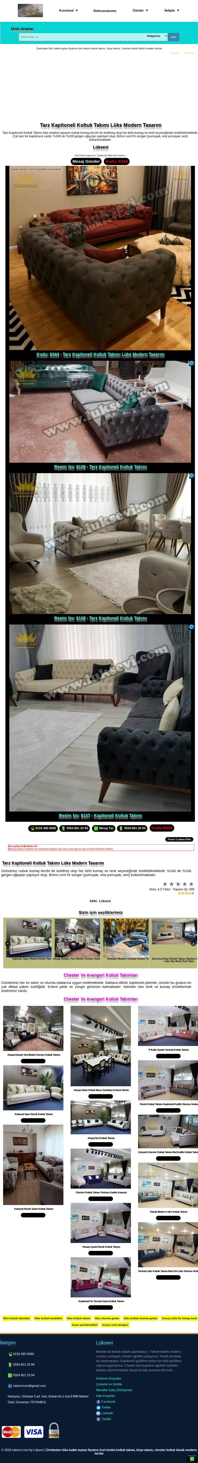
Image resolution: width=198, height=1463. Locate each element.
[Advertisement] (99, 86)
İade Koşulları (105, 1395)
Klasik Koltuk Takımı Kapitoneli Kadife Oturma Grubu (169, 1104)
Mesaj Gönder (86, 161)
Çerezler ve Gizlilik (109, 1384)
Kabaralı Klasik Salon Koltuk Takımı (33, 1209)
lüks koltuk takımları (16, 1318)
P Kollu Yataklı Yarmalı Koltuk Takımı (169, 1049)
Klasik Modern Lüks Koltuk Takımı (168, 1211)
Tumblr (106, 1419)
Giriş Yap (189, 53)
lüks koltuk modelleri (48, 1318)
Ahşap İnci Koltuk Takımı (101, 1138)
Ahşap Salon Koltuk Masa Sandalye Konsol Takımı (101, 1090)
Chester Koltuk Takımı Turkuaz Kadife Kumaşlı (101, 1192)
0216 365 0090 (45, 828)
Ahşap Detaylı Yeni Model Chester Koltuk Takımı (33, 1054)
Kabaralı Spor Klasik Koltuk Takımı (34, 1114)
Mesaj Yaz (106, 828)
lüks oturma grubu (107, 1318)
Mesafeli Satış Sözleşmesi (114, 1390)
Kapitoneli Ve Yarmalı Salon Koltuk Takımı (101, 1301)
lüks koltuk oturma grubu (140, 1318)
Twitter (106, 1407)
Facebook (108, 1401)
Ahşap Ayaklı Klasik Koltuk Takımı (101, 1247)
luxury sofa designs (115, 1324)
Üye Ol (174, 53)
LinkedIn (107, 1413)
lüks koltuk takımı (78, 1318)
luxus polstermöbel (84, 1324)
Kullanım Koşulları (108, 1378)
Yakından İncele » (33, 1061)
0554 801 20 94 (77, 828)
